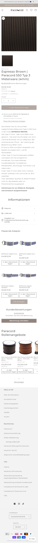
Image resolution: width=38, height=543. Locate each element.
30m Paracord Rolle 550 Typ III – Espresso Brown (9, 358)
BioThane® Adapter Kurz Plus (27, 254)
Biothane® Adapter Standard (7, 286)
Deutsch (18, 527)
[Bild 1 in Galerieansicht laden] (7, 60)
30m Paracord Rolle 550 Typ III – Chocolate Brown (25, 358)
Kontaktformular (10, 399)
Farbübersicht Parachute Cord (15, 491)
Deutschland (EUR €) (18, 516)
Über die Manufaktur (11, 395)
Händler (7, 412)
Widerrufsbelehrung (11, 438)
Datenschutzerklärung (12, 433)
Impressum (8, 429)
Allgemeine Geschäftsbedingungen (17, 455)
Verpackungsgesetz (11, 404)
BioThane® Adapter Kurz (9, 254)
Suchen (6, 417)
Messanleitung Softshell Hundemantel (18, 482)
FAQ (5, 495)
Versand (13, 91)
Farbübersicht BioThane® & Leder (16, 487)
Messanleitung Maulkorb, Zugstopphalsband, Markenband (15, 477)
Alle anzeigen (19, 302)
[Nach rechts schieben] (23, 378)
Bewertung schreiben (19, 321)
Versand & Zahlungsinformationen (16, 446)
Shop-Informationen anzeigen (14, 121)
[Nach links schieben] (15, 378)
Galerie (6, 467)
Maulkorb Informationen (13, 471)
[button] (2, 10)
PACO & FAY (13, 540)
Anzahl (3, 97)
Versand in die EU (10, 450)
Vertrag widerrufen (13, 442)
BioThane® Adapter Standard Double (25, 286)
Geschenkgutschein (11, 408)
